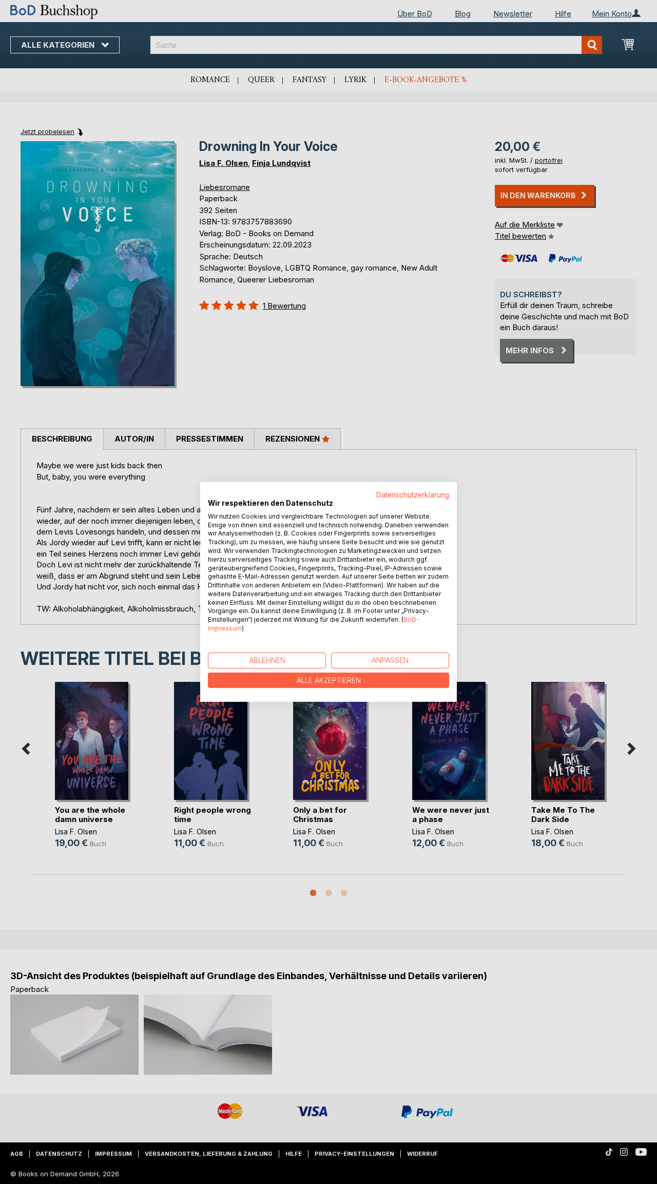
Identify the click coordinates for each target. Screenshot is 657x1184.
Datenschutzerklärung (412, 495)
